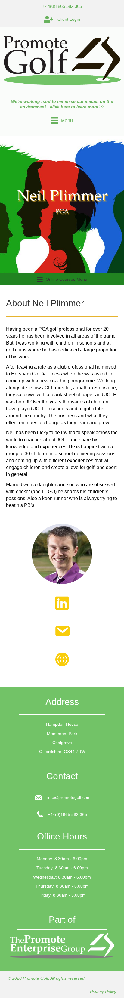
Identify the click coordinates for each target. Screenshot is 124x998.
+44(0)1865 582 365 (62, 6)
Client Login (68, 19)
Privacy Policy (103, 991)
